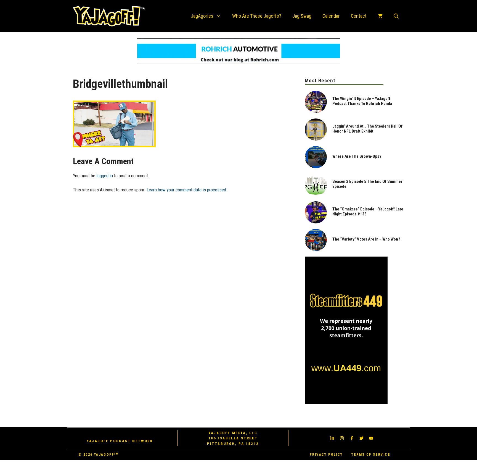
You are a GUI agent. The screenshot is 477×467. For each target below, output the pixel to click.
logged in (104, 175)
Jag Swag (301, 16)
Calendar (331, 16)
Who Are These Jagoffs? (256, 16)
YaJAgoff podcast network (120, 441)
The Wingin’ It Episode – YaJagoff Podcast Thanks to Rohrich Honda (362, 101)
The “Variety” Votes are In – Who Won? (366, 239)
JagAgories (202, 16)
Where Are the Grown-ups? (356, 156)
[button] (396, 16)
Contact (359, 16)
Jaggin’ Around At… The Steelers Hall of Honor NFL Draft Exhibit (367, 129)
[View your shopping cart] (380, 16)
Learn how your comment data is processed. (187, 189)
